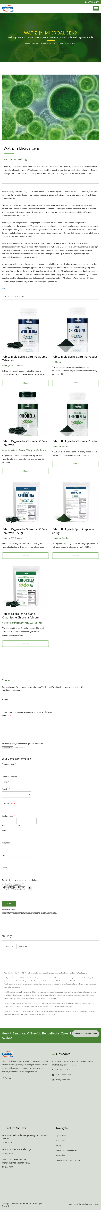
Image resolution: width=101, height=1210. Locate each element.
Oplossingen (61, 1136)
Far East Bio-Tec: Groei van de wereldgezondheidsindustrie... (16, 1161)
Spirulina (22, 946)
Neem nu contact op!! (86, 1034)
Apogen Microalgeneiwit (20, 1014)
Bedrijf (59, 1145)
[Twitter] (6, 1078)
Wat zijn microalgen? (68, 44)
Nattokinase (92, 1011)
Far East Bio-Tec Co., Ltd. (25, 1204)
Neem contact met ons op (47, 1014)
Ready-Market (93, 1204)
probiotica (7, 1014)
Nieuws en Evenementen (41, 44)
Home (27, 44)
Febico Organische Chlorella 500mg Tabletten (24, 443)
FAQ (55, 44)
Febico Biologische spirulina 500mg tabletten (24, 358)
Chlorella (8, 946)
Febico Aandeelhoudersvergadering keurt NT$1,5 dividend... (25, 1137)
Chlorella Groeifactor (71, 1011)
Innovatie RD (61, 1155)
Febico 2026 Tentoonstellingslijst (17, 1149)
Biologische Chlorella (57, 1011)
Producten (60, 1141)
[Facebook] (3, 1078)
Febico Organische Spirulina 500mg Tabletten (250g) (24, 531)
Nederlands (93, 2)
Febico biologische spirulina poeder (74, 356)
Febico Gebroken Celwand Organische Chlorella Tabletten (21, 615)
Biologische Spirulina (43, 1011)
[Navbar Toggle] (96, 8)
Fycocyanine (83, 1011)
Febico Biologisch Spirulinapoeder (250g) (73, 531)
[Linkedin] (10, 1078)
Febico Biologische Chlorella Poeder (74, 441)
